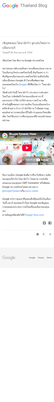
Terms (49, 258)
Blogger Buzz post (34, 215)
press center (31, 191)
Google (32, 258)
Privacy (41, 258)
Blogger (23, 84)
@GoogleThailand (11, 191)
